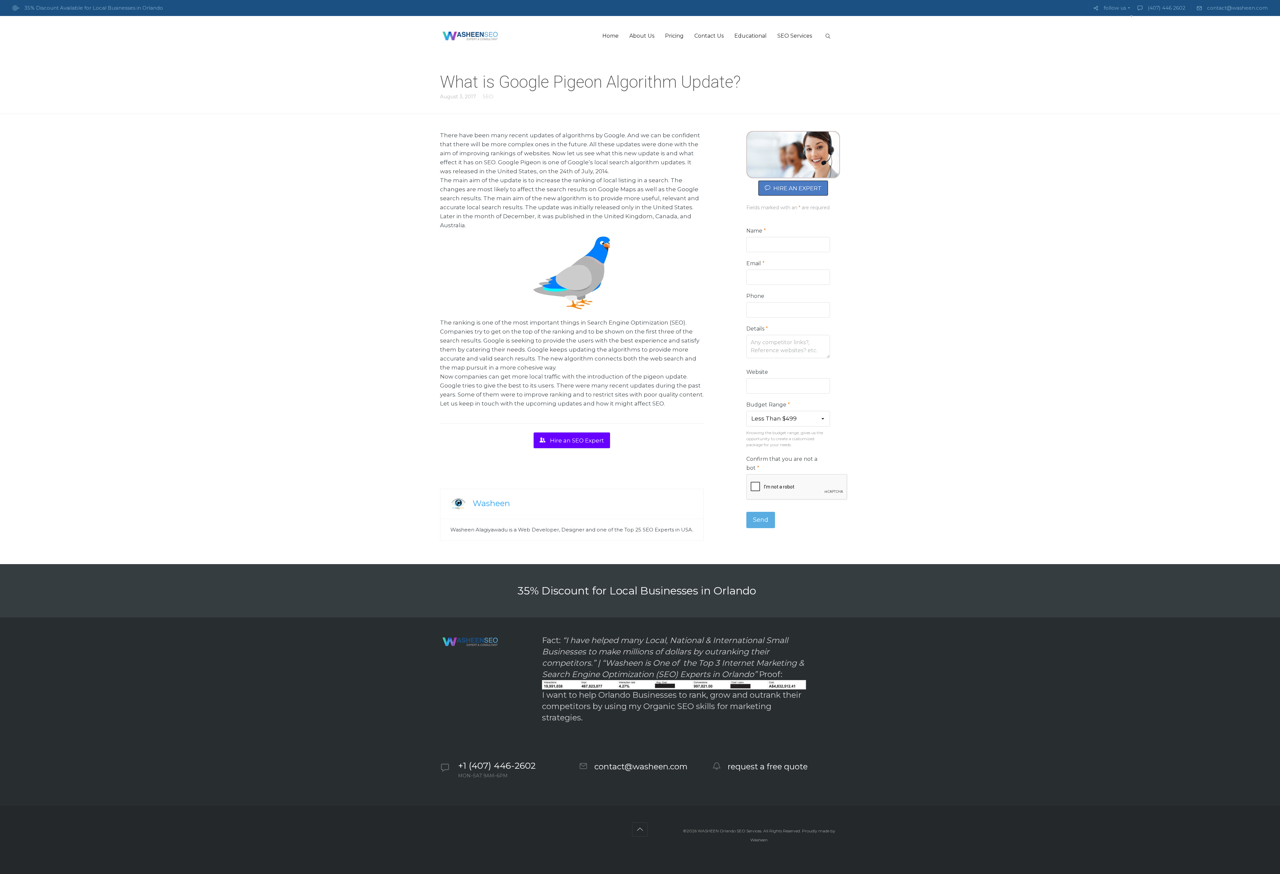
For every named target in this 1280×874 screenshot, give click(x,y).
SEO (488, 96)
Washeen (491, 503)
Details (757, 329)
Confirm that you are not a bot (781, 463)
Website (757, 372)
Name (756, 231)
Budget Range (768, 405)
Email (755, 263)
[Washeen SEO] (470, 36)
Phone (755, 296)
